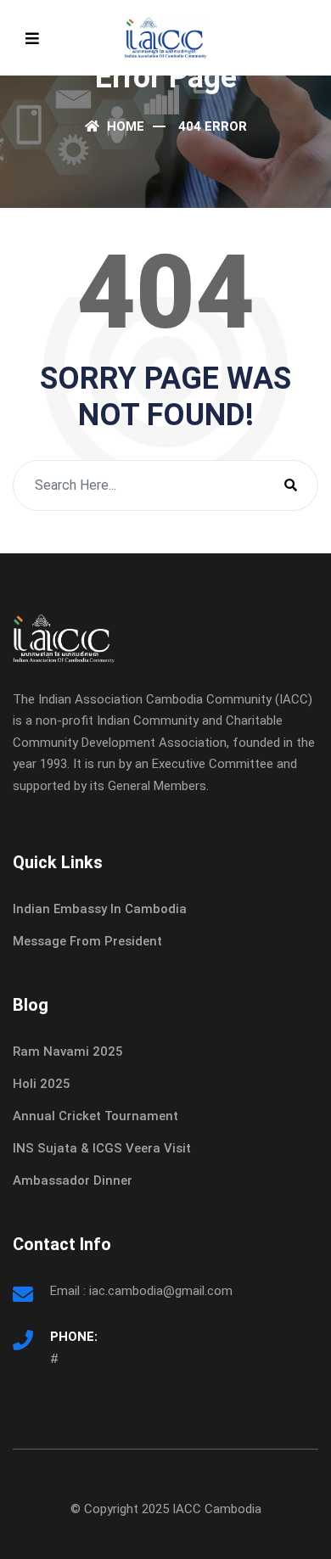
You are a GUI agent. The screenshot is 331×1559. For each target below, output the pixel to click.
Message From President (87, 941)
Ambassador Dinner (72, 1180)
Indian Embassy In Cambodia (100, 909)
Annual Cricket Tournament (95, 1116)
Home (124, 126)
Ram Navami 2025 (68, 1051)
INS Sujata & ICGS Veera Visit (102, 1148)
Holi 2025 (41, 1083)
